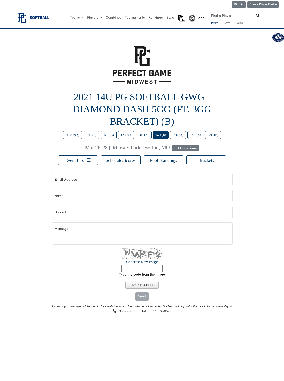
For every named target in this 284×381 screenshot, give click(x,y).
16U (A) (178, 135)
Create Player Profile (263, 4)
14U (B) (161, 135)
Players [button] (93, 18)
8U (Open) (72, 135)
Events (239, 22)
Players (214, 22)
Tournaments (135, 18)
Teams (226, 22)
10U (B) (91, 135)
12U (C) (126, 135)
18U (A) (195, 135)
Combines (113, 18)
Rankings (155, 18)
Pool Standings (163, 160)
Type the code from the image (142, 275)
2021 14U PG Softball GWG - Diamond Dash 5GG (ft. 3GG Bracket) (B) (142, 109)
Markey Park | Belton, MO (141, 147)
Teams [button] (75, 18)
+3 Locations (186, 148)
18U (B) (213, 135)
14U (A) (143, 135)
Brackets (206, 160)
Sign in (239, 4)
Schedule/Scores (121, 160)
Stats (170, 18)
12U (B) (108, 135)
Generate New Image (142, 262)
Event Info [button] (76, 160)
